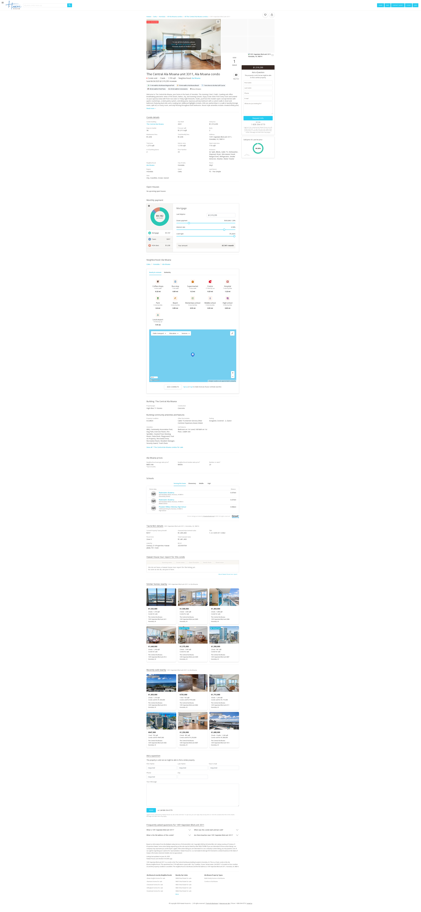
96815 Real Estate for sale (183, 881)
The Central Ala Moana (155, 124)
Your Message (151, 782)
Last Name (182, 764)
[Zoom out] (233, 376)
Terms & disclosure (212, 903)
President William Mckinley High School (172, 507)
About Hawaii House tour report (228, 574)
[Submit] (69, 5)
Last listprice (180, 214)
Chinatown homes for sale (155, 885)
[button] (159, 333)
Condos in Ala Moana (211, 881)
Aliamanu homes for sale (154, 881)
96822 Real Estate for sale (183, 891)
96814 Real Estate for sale (183, 888)
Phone (148, 773)
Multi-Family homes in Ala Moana (214, 878)
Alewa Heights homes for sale (156, 878)
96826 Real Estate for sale (183, 878)
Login (408, 5)
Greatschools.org (208, 516)
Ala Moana (196, 78)
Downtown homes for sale (155, 891)
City (179, 773)
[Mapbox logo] (155, 380)
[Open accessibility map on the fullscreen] (232, 333)
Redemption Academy (166, 492)
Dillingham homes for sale (155, 888)
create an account (184, 44)
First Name (150, 764)
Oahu (148, 264)
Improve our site (224, 903)
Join (415, 5)
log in (173, 44)
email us (249, 903)
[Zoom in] (233, 373)
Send (151, 810)
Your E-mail (213, 764)
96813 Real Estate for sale (183, 885)
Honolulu (156, 264)
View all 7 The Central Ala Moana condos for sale (164, 447)
